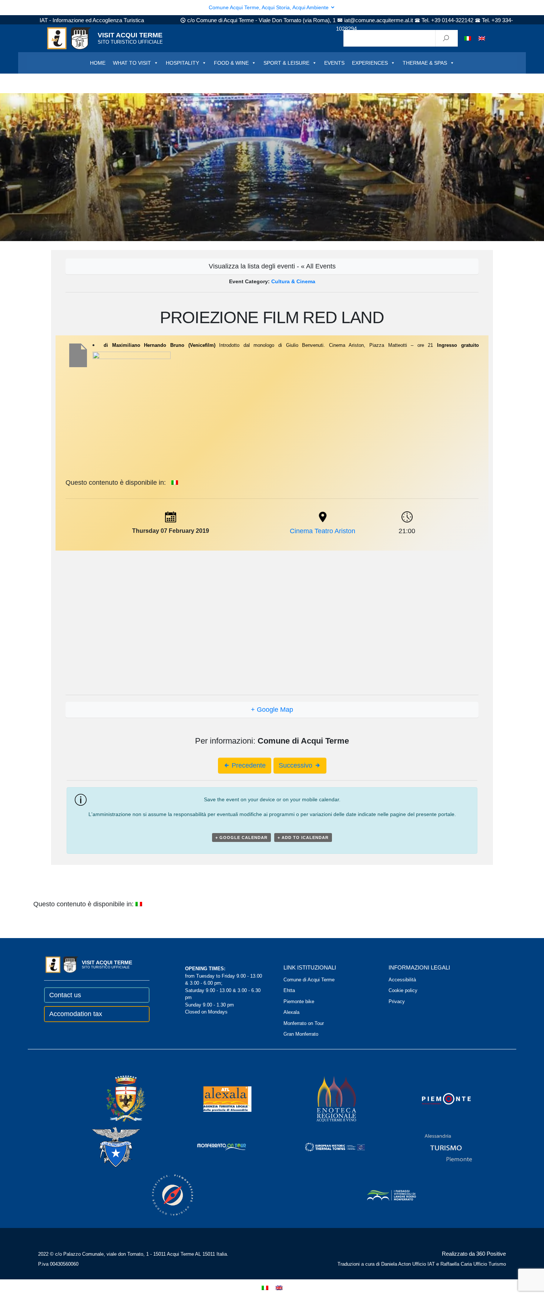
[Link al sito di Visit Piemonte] (436, 1098)
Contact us (65, 995)
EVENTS (334, 63)
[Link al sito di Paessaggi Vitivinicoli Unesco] (382, 1194)
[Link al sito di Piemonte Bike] (162, 1194)
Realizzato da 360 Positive (474, 1254)
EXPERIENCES (370, 63)
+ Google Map (272, 709)
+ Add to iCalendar (303, 837)
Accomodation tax (75, 1014)
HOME (97, 63)
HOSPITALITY (182, 63)
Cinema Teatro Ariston (322, 531)
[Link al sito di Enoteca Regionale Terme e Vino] (327, 1098)
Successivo (296, 765)
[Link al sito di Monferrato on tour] (212, 1146)
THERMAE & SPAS (425, 63)
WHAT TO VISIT (132, 63)
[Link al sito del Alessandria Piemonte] (438, 1146)
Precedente (248, 765)
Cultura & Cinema (293, 281)
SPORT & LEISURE (286, 63)
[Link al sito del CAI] (106, 1146)
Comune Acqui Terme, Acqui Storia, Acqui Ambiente (269, 7)
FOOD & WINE (231, 63)
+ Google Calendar (241, 837)
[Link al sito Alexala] (217, 1098)
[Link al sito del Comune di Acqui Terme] (115, 1098)
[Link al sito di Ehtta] (325, 1146)
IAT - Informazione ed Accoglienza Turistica (92, 20)
